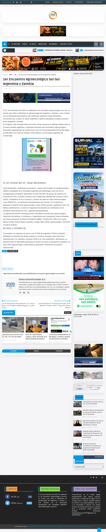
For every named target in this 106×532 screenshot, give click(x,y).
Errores (68, 2)
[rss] (31, 2)
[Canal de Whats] (98, 477)
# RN (15, 251)
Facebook (99, 457)
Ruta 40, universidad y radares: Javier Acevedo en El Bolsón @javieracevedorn (36, 337)
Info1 (25, 50)
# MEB (10, 251)
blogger (13, 351)
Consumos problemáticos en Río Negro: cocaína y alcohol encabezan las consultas (59, 337)
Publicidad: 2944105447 (94, 2)
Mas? (68, 312)
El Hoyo (33, 44)
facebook (59, 351)
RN (66, 50)
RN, (10, 88)
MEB (10, 74)
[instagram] (20, 2)
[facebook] (13, 2)
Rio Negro (53, 44)
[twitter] (17, 2)
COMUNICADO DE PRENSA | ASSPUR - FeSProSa (43, 50)
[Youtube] (24, 2)
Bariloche (43, 44)
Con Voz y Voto (66, 44)
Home (47, 2)
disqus (36, 351)
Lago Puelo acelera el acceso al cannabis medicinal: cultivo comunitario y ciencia (93, 423)
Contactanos (79, 2)
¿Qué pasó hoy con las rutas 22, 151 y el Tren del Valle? (85, 50)
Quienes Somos (58, 2)
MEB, (7, 88)
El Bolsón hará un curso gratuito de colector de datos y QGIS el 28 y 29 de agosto (93, 412)
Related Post (8, 313)
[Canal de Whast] (27, 2)
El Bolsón (16, 44)
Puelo (24, 44)
